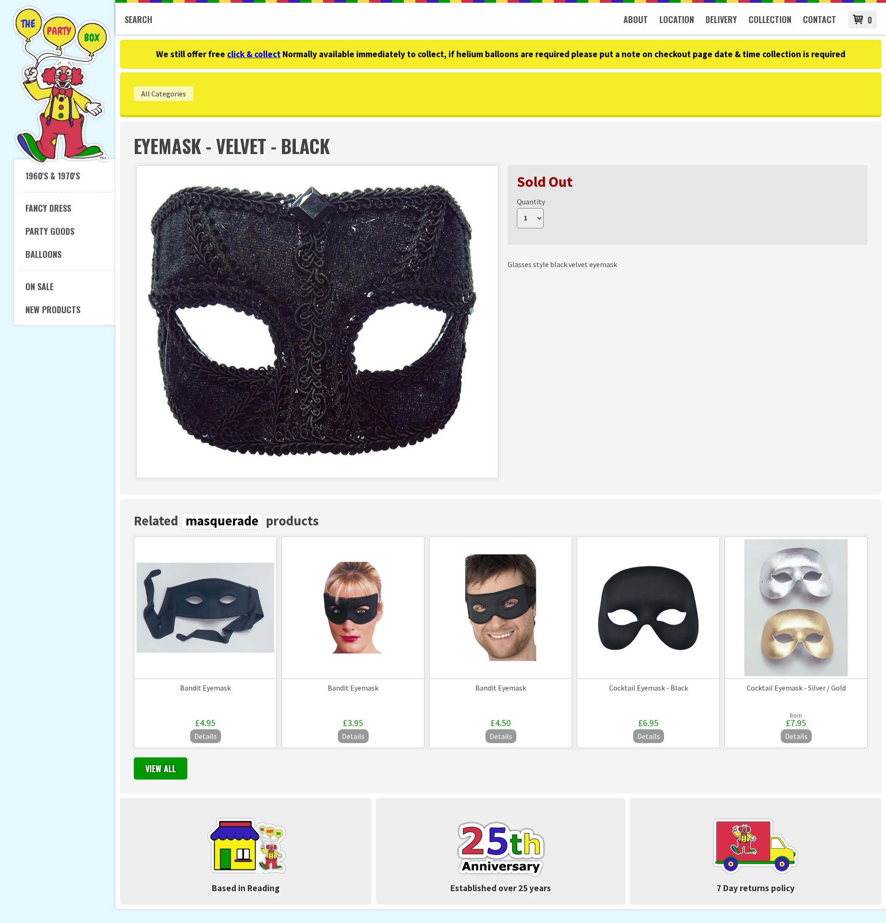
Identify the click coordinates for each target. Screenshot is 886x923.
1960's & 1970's (52, 176)
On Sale (39, 286)
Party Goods (49, 231)
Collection (769, 19)
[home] (61, 163)
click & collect (254, 54)
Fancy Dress (48, 208)
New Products (52, 310)
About (635, 19)
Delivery (721, 19)
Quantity (531, 201)
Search (138, 19)
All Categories (163, 93)
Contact (819, 19)
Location (676, 19)
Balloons (43, 254)
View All (160, 768)
